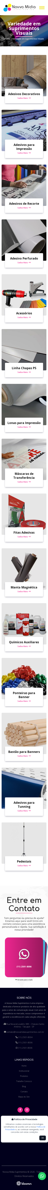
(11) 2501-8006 (24, 966)
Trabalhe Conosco (24, 1081)
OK (42, 1138)
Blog (24, 1086)
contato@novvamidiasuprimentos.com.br (25, 1032)
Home (7, 38)
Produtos (24, 1076)
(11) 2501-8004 (25, 1037)
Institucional (24, 1071)
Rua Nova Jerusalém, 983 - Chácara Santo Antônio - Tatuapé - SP (25, 1025)
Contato (24, 1091)
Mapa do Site (24, 1096)
